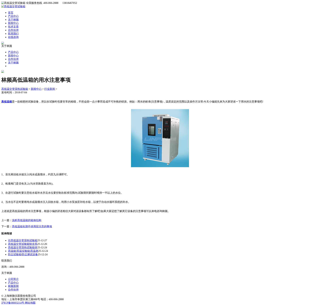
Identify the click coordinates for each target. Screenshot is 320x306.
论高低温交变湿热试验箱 (22, 240)
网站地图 (30, 302)
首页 (10, 12)
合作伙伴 (13, 30)
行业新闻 (49, 89)
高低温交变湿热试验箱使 (22, 247)
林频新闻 (13, 286)
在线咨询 (13, 37)
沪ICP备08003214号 (13, 302)
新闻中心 (13, 23)
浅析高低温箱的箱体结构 (26, 220)
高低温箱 (6, 101)
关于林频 (13, 19)
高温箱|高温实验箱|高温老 (23, 251)
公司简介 (13, 279)
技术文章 (13, 26)
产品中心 (13, 16)
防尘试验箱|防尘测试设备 (23, 254)
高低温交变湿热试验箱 (14, 89)
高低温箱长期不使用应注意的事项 (32, 226)
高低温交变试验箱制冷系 (22, 243)
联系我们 (13, 33)
